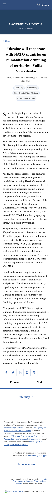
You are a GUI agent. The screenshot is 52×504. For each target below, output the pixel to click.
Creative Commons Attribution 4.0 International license (30, 481)
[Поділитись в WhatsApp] (27, 372)
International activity (26, 98)
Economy (19, 88)
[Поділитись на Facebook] (6, 372)
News (7, 41)
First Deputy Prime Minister (26, 93)
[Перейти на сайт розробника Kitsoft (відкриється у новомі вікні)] (14, 491)
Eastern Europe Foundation (15, 428)
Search (45, 4)
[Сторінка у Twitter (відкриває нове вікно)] (19, 471)
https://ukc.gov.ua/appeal (38, 456)
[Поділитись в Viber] (34, 372)
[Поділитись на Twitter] (13, 372)
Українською (28, 464)
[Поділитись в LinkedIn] (20, 372)
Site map (24, 397)
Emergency (32, 88)
